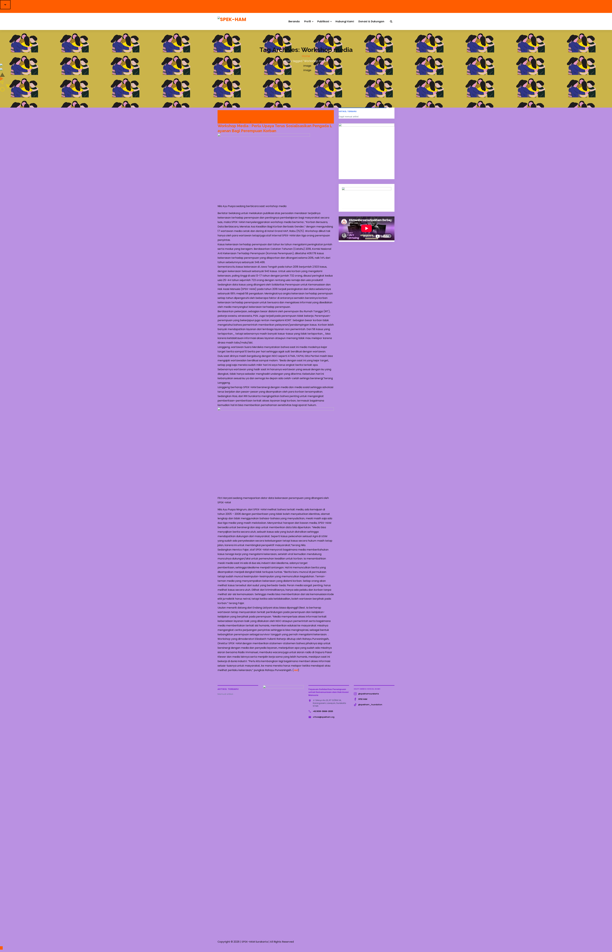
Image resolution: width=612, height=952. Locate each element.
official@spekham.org (323, 717)
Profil (307, 21)
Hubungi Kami (344, 21)
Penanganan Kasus (230, 121)
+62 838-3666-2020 (323, 711)
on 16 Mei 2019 (226, 112)
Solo (264, 121)
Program (245, 121)
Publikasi (323, 21)
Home (306, 56)
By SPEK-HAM (226, 116)
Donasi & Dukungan (371, 21)
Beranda (294, 21)
